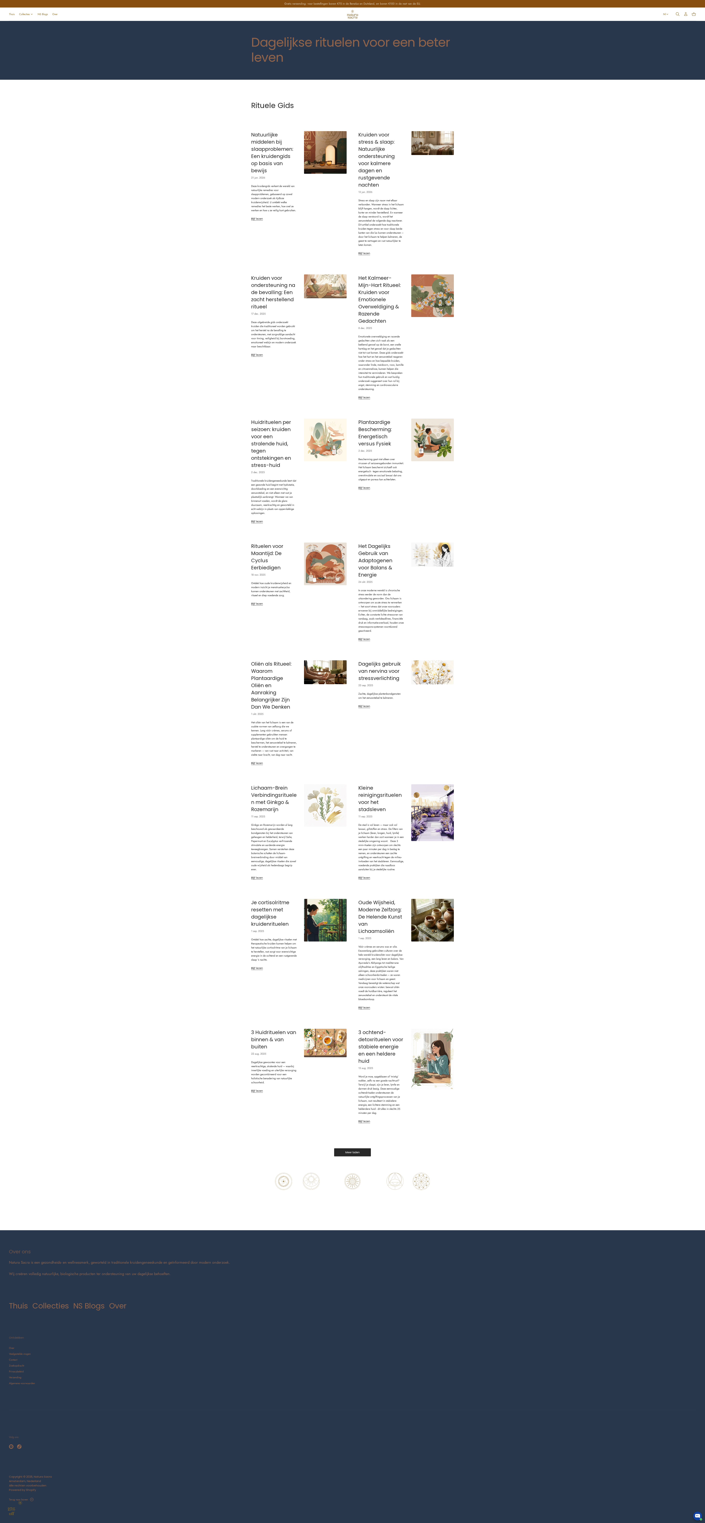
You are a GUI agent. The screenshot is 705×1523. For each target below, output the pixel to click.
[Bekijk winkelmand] (694, 14)
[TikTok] (19, 1447)
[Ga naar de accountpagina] (686, 14)
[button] (678, 14)
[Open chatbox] (697, 1516)
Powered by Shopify (22, 1490)
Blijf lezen (257, 219)
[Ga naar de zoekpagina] (678, 14)
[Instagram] (11, 1447)
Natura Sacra (43, 1477)
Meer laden (352, 1152)
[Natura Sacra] (352, 14)
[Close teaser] (20, 1503)
